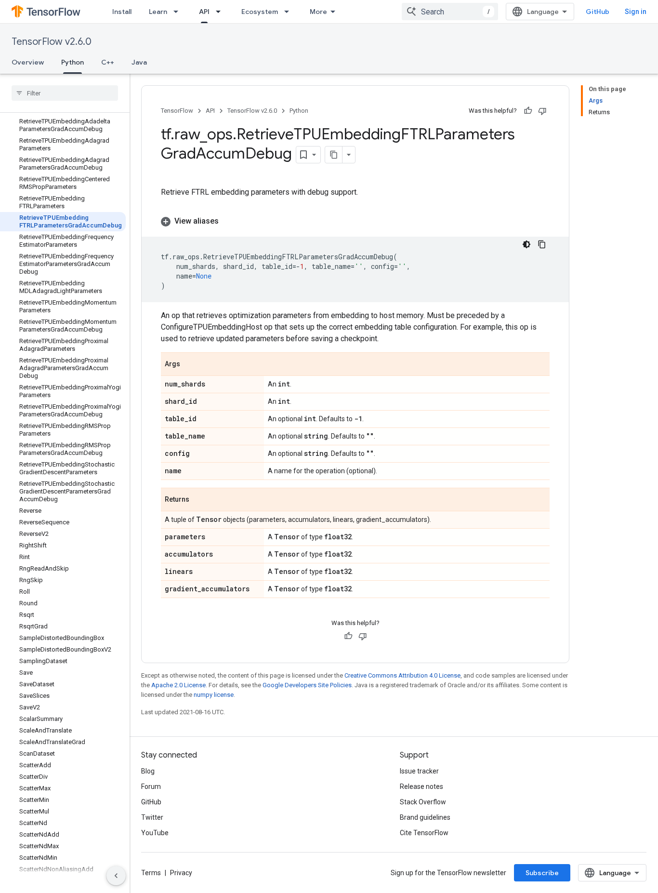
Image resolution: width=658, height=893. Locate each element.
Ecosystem (259, 11)
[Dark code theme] (526, 244)
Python (72, 62)
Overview (28, 62)
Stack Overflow (423, 802)
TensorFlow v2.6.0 (52, 42)
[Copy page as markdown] (333, 155)
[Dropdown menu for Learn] (178, 11)
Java (139, 62)
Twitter (152, 817)
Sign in (635, 11)
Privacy (181, 873)
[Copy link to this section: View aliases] (228, 221)
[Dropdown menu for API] (221, 11)
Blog (148, 771)
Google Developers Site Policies (307, 685)
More (318, 11)
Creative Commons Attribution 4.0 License (402, 675)
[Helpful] (528, 111)
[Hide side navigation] (116, 875)
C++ (107, 62)
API (204, 11)
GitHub (597, 11)
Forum (151, 786)
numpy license (214, 694)
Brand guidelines (425, 817)
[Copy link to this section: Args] (189, 365)
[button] (355, 221)
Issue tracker (419, 771)
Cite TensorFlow (424, 833)
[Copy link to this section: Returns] (199, 500)
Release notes (421, 786)
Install (122, 11)
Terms (151, 873)
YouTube (155, 833)
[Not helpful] (542, 111)
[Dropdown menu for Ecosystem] (289, 11)
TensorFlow (177, 110)
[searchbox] (65, 93)
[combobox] (450, 11)
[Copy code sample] (542, 244)
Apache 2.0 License (178, 685)
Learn (158, 11)
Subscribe (542, 872)
